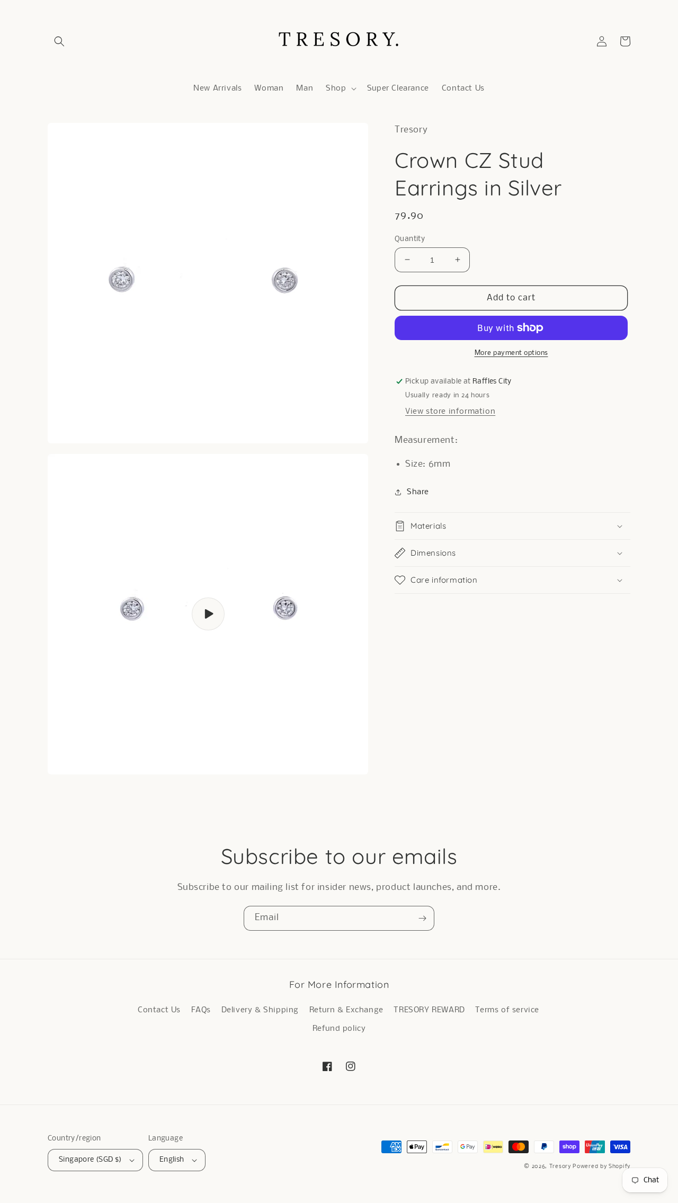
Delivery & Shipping (260, 1010)
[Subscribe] (422, 918)
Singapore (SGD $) (90, 1160)
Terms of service (507, 1010)
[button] (59, 41)
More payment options (511, 353)
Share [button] (418, 491)
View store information (450, 411)
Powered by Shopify (601, 1167)
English (171, 1160)
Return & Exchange (346, 1010)
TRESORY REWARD (429, 1010)
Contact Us (159, 1010)
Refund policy (339, 1028)
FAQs (201, 1010)
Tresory (561, 1167)
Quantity (410, 239)
